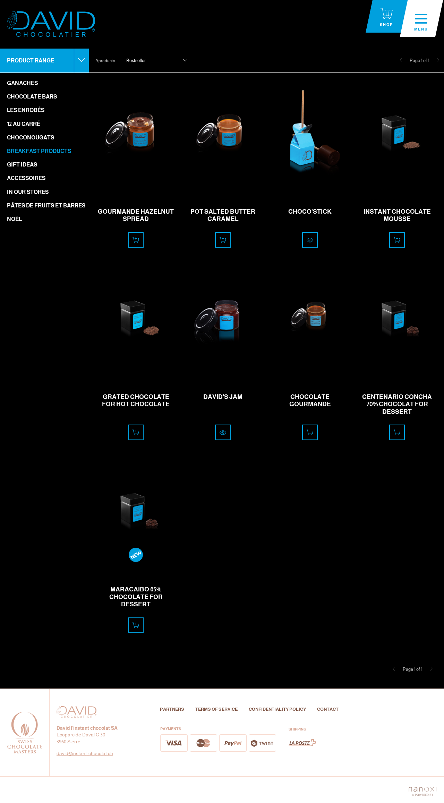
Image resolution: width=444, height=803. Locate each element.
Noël (14, 219)
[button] (156, 60)
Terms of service (216, 709)
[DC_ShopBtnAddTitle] (136, 240)
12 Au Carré (23, 124)
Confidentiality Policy (277, 709)
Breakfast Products (39, 151)
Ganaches (22, 83)
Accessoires (26, 178)
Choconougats (30, 137)
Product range (30, 60)
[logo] (51, 24)
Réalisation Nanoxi (422, 790)
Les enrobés (25, 110)
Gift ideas (22, 165)
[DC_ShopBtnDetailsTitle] (310, 240)
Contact (328, 709)
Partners (172, 709)
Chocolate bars (32, 97)
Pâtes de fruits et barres (46, 205)
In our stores (28, 192)
